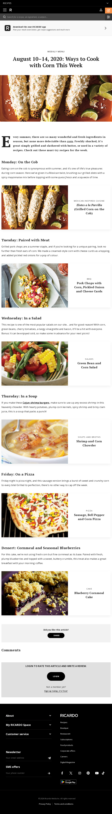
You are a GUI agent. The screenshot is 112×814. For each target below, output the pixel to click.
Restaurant (65, 733)
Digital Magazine (67, 762)
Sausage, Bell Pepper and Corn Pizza (89, 517)
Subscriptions (66, 739)
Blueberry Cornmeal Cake (89, 595)
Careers (64, 756)
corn (70, 141)
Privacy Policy (45, 804)
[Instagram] (80, 773)
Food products (66, 745)
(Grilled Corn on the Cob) (89, 209)
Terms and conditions (63, 804)
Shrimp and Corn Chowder (89, 443)
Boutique (64, 728)
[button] (108, 10)
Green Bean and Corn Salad (89, 365)
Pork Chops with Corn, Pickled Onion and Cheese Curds (89, 287)
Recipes (63, 722)
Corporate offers (67, 751)
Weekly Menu (56, 51)
